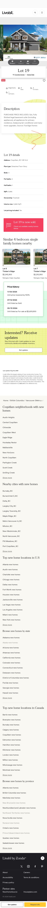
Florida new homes (10, 683)
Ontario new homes (11, 828)
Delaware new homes (11, 673)
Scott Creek (7, 468)
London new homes (11, 755)
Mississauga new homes (12, 765)
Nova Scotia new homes (12, 818)
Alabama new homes (11, 638)
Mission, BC (7, 526)
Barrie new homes (10, 715)
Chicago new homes (11, 579)
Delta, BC (6, 501)
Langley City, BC (9, 506)
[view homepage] (7, 12)
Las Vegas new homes (12, 605)
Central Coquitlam (10, 422)
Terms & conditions (31, 877)
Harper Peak (30, 74)
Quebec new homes (11, 838)
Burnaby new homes (11, 725)
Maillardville (8, 447)
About (5, 872)
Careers (27, 872)
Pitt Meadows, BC (10, 541)
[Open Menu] (42, 12)
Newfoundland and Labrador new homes (19, 808)
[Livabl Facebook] (35, 866)
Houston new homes (11, 595)
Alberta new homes (10, 788)
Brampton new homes (12, 720)
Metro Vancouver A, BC (12, 521)
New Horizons (8, 452)
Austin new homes (10, 569)
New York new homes (11, 620)
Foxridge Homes (20, 74)
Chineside (7, 427)
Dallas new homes (10, 585)
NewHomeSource (10, 892)
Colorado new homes (11, 663)
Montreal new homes (11, 770)
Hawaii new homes (10, 693)
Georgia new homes (11, 688)
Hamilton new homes (11, 745)
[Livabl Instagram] (28, 866)
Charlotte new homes (11, 574)
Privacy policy (8, 882)
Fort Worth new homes (12, 590)
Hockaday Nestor (10, 442)
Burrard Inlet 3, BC (10, 496)
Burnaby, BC (8, 491)
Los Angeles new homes (12, 610)
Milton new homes (10, 760)
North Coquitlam (9, 458)
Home (5, 400)
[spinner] (35, 12)
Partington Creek (10, 463)
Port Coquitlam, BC (10, 546)
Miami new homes (10, 615)
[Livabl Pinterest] (42, 866)
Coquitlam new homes (12, 735)
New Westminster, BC (12, 531)
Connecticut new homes (13, 668)
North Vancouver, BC (11, 536)
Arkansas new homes (11, 653)
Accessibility (8, 877)
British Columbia (17, 400)
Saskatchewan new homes (13, 843)
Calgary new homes (11, 730)
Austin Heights (8, 417)
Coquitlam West (9, 432)
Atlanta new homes (10, 564)
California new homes (11, 658)
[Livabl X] (21, 866)
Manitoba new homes (11, 798)
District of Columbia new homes (16, 678)
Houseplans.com (30, 892)
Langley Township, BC (12, 511)
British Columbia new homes (14, 793)
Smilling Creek (9, 473)
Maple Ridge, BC (9, 516)
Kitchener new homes (12, 750)
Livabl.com (21, 383)
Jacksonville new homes (13, 600)
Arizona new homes (11, 648)
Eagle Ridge (7, 437)
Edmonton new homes (12, 740)
